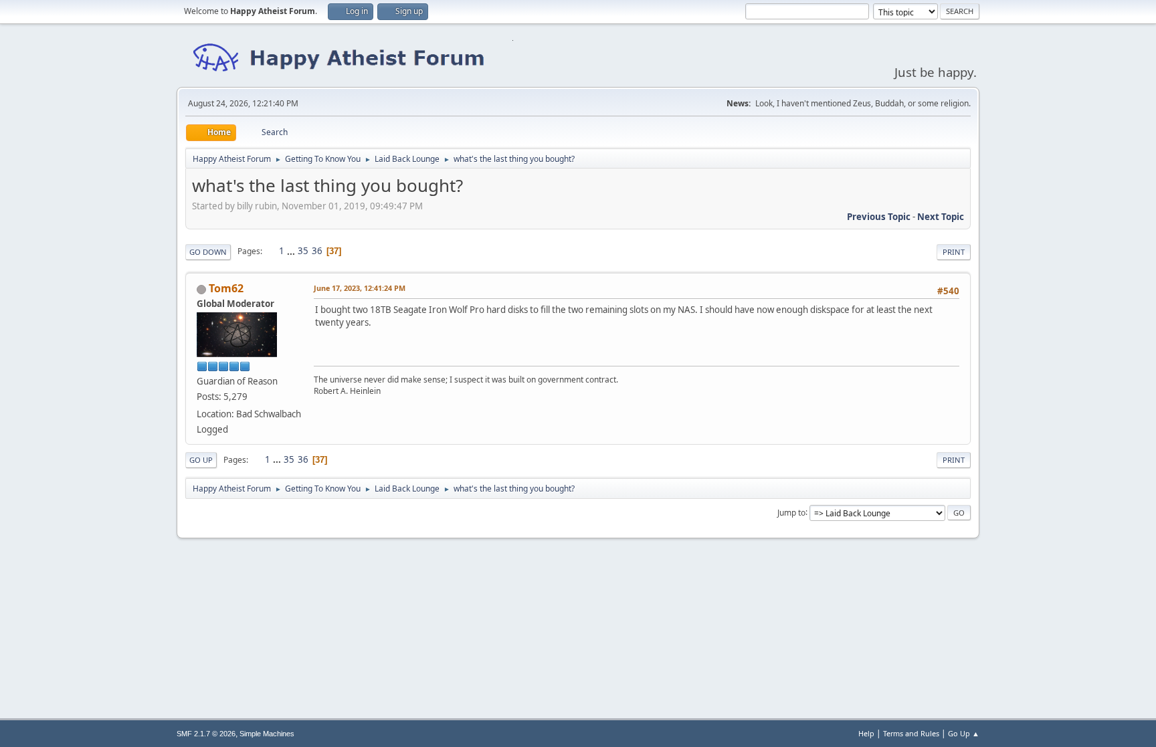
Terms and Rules (911, 733)
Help (866, 733)
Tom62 (226, 288)
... (292, 251)
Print (954, 252)
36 (317, 251)
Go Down (208, 252)
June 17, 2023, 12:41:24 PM (359, 288)
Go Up (201, 460)
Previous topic (878, 217)
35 (303, 251)
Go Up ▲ (963, 733)
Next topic (940, 217)
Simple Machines (266, 734)
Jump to (791, 512)
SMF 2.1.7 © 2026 (206, 734)
